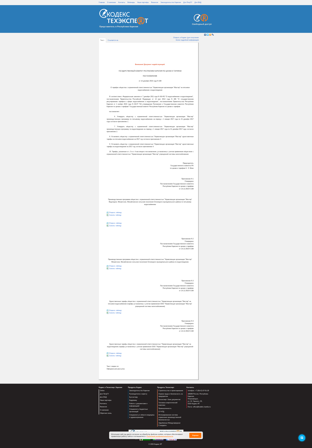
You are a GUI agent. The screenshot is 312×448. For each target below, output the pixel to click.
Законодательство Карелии (171, 2)
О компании (111, 2)
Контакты (121, 2)
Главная (102, 2)
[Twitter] (207, 34)
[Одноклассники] (210, 34)
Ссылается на (113, 40)
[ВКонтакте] (205, 34)
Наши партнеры (105, 400)
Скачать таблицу (115, 215)
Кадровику (133, 400)
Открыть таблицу (115, 212)
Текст (102, 40)
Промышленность (164, 408)
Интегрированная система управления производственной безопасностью (169, 417)
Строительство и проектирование (170, 390)
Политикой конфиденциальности (160, 436)
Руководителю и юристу (138, 394)
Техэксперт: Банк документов (169, 399)
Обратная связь (106, 413)
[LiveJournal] (213, 34)
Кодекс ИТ (158, 444)
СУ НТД (161, 411)
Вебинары (131, 2)
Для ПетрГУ (187, 2)
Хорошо (195, 435)
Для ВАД (198, 2)
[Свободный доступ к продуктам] (200, 18)
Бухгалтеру (133, 397)
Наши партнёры (143, 2)
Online (102, 390)
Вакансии (154, 2)
